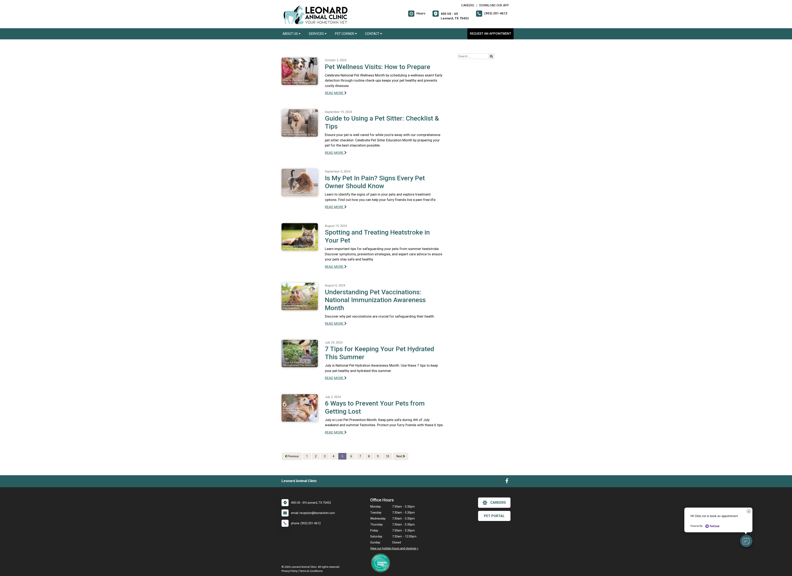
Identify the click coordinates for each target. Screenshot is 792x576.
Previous (293, 456)
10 (387, 456)
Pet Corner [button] (345, 34)
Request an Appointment (490, 33)
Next (399, 456)
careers (498, 502)
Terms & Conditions (311, 570)
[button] (746, 541)
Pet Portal (494, 516)
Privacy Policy (289, 570)
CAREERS (467, 5)
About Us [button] (291, 34)
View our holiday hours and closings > (394, 548)
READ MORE (334, 93)
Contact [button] (372, 34)
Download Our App (494, 5)
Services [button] (317, 34)
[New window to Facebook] (506, 481)
